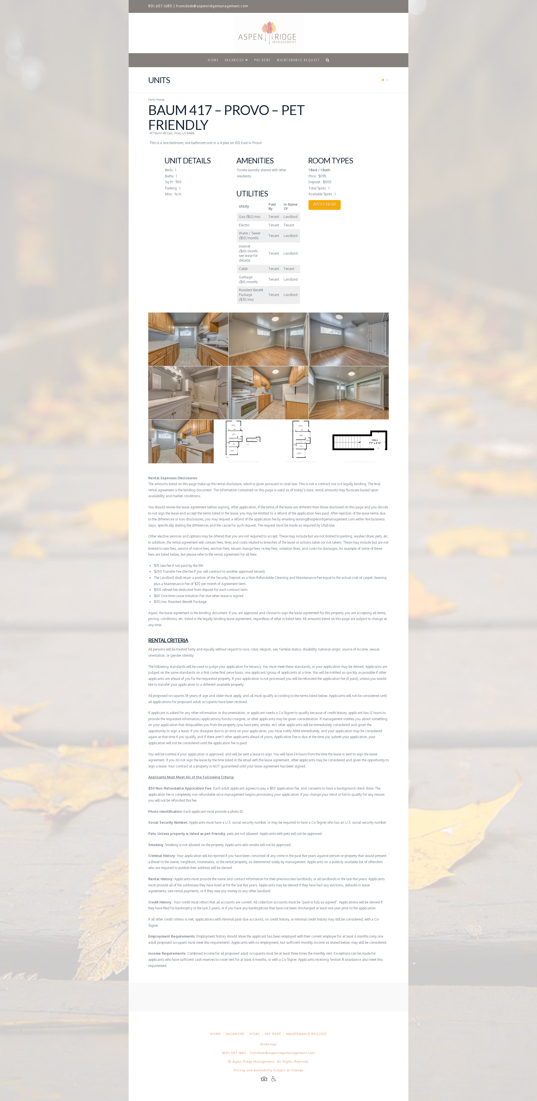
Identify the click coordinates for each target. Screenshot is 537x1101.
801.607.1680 (160, 6)
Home (215, 1034)
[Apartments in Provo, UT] (268, 33)
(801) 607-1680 (234, 1053)
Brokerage (268, 1044)
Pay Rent (273, 1034)
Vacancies (235, 1034)
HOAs (255, 1034)
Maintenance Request (306, 1034)
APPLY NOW (324, 204)
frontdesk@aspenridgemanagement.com (212, 6)
